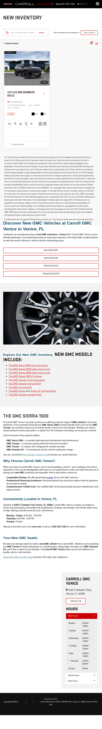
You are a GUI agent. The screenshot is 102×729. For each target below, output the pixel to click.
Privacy (37, 702)
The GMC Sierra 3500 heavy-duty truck (29, 372)
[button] (47, 68)
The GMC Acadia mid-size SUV (24, 383)
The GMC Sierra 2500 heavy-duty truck (29, 369)
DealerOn (22, 702)
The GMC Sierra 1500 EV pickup (25, 376)
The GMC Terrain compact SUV (25, 394)
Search (41, 33)
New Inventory (51, 250)
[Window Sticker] (45, 124)
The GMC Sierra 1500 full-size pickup (28, 365)
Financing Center (51, 273)
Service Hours (73, 675)
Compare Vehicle (17, 144)
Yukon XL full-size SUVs (43, 391)
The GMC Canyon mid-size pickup (26, 380)
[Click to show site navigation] (97, 4)
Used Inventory (51, 258)
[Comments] (40, 124)
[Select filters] (91, 43)
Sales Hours (73, 616)
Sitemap (30, 702)
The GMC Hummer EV (20, 387)
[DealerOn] (51, 698)
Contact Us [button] (75, 601)
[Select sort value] (96, 43)
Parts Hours (73, 681)
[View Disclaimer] (31, 124)
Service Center (51, 266)
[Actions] (44, 94)
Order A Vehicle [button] (89, 33)
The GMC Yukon (17, 391)
